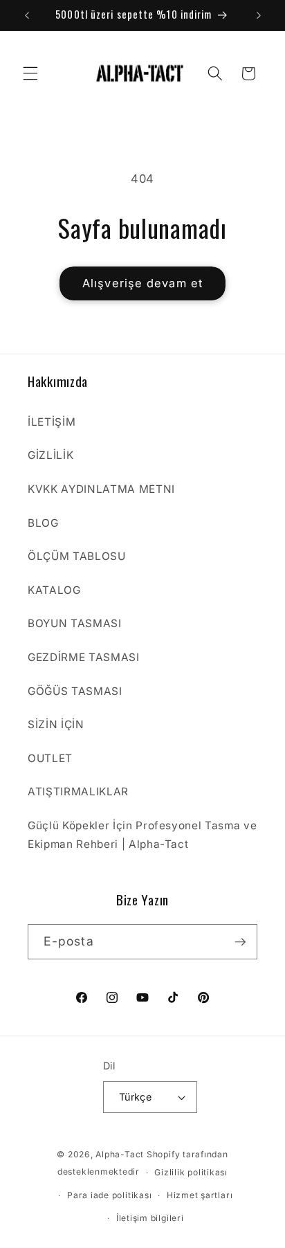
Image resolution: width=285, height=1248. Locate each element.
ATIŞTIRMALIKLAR (78, 791)
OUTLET (50, 758)
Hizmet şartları (200, 1195)
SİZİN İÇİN (56, 724)
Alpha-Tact (119, 1154)
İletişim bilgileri (150, 1218)
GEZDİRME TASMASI (84, 657)
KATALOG (54, 590)
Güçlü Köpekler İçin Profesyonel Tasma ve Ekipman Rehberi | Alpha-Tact (142, 835)
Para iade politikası (109, 1195)
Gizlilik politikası (191, 1172)
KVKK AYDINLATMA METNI (101, 489)
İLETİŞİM (51, 421)
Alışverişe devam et (142, 283)
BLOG (43, 523)
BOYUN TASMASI (75, 623)
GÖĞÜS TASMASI (75, 691)
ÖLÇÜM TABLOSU (77, 556)
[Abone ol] (240, 942)
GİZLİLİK (50, 455)
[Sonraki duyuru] (258, 15)
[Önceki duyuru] (27, 15)
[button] (30, 73)
